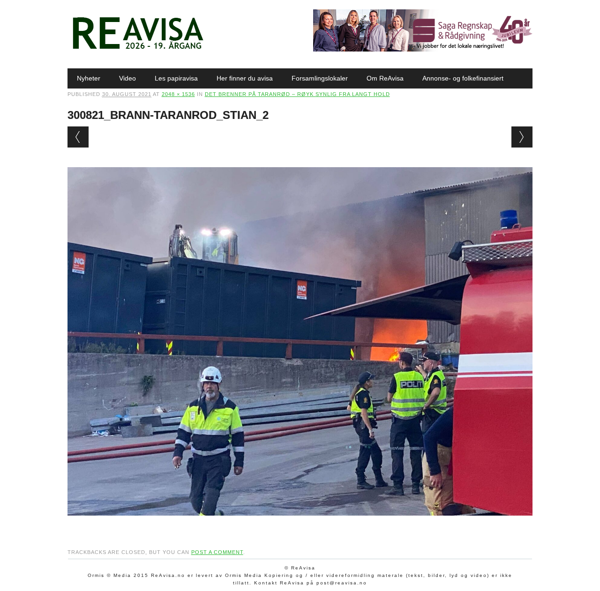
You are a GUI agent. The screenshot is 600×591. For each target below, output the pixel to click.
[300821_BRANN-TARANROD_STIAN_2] (300, 524)
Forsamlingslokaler (320, 78)
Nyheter (88, 78)
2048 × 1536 (178, 94)
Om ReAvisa (385, 78)
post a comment (217, 552)
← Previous (78, 137)
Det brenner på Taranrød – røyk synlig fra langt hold (297, 94)
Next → (521, 137)
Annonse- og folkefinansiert (462, 78)
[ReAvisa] (138, 49)
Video (127, 78)
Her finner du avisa (245, 78)
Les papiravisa (176, 78)
